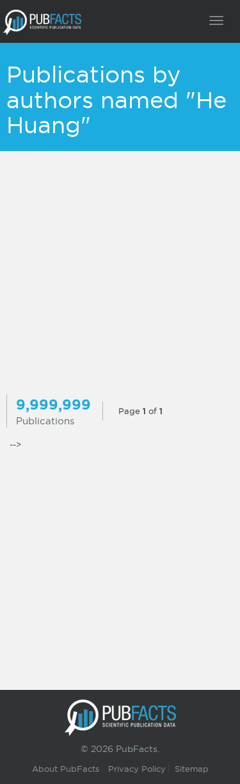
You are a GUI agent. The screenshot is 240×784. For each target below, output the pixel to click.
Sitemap (192, 768)
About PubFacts (65, 768)
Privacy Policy (137, 768)
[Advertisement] (120, 274)
